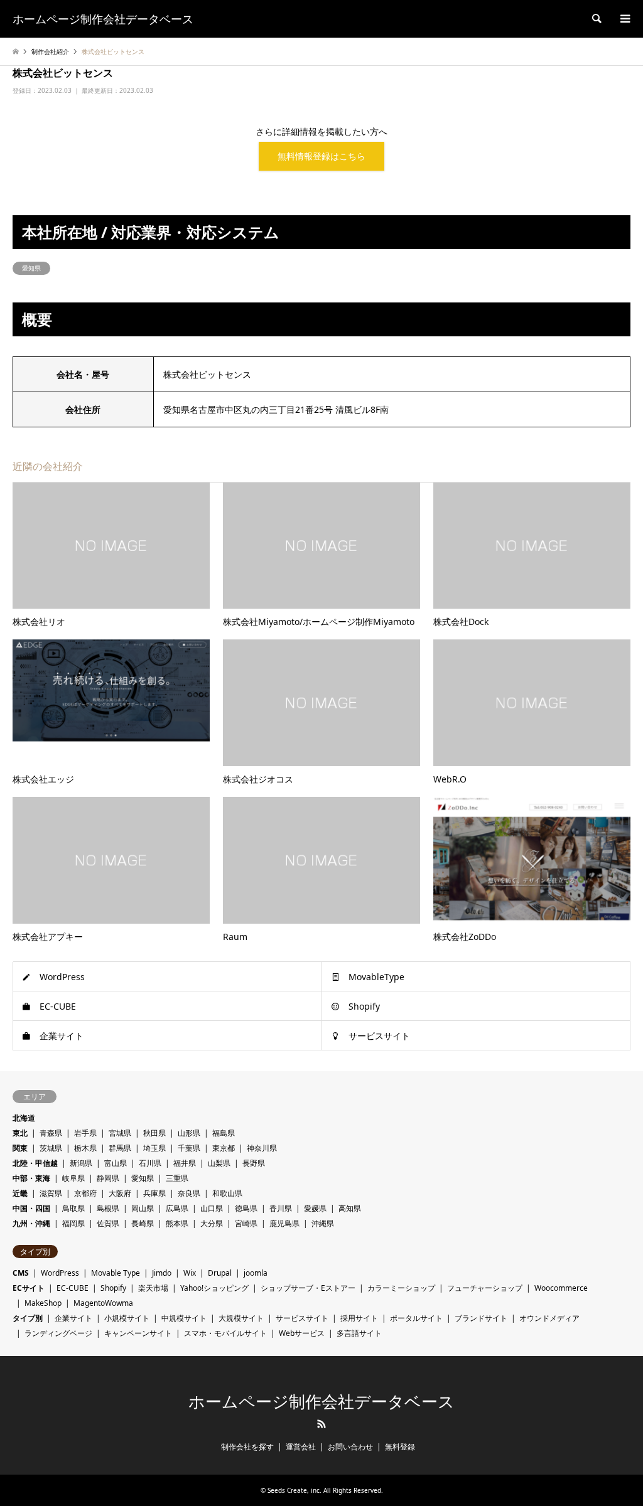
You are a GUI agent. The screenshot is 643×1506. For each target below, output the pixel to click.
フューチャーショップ (484, 1288)
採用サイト (359, 1318)
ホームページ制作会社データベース (321, 1401)
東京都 (223, 1148)
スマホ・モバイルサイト (225, 1333)
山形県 (189, 1133)
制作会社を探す (247, 1446)
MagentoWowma (103, 1303)
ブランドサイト (481, 1318)
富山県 (115, 1163)
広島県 (177, 1208)
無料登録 (400, 1446)
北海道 (24, 1118)
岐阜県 (73, 1178)
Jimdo (161, 1273)
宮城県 (120, 1133)
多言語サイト (359, 1333)
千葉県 (189, 1148)
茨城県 (51, 1148)
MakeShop (43, 1303)
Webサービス (302, 1333)
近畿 (20, 1193)
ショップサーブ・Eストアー (308, 1288)
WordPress (62, 977)
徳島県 (246, 1208)
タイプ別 (28, 1318)
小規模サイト (126, 1318)
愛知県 (31, 268)
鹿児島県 (284, 1223)
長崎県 (142, 1223)
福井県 (184, 1163)
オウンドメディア (549, 1318)
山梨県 (219, 1163)
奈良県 (189, 1193)
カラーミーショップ (401, 1288)
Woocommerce (561, 1288)
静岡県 (108, 1178)
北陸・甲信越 (35, 1163)
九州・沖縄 (31, 1223)
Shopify (364, 1006)
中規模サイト (184, 1318)
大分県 (211, 1223)
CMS (21, 1273)
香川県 (280, 1208)
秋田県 (154, 1133)
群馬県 (120, 1148)
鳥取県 (73, 1208)
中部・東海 (31, 1178)
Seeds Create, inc (293, 1490)
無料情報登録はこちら (321, 156)
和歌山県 (227, 1193)
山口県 (211, 1208)
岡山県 (142, 1208)
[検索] (596, 19)
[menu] (624, 19)
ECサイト (29, 1288)
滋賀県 (51, 1193)
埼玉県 (154, 1148)
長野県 (253, 1163)
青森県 (51, 1133)
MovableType (376, 977)
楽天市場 (153, 1288)
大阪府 (120, 1193)
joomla (255, 1273)
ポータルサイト (416, 1318)
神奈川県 (262, 1148)
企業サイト (62, 1036)
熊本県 (177, 1223)
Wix (189, 1273)
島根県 (108, 1208)
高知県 (349, 1208)
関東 (20, 1148)
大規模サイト (241, 1318)
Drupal (220, 1273)
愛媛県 (315, 1208)
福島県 (223, 1133)
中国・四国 (31, 1208)
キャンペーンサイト (138, 1333)
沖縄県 (322, 1223)
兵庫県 (154, 1193)
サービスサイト (379, 1036)
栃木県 (85, 1148)
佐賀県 (108, 1223)
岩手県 (85, 1133)
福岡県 (73, 1223)
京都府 (85, 1193)
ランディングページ (58, 1333)
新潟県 (81, 1163)
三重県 (177, 1178)
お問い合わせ (350, 1446)
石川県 (150, 1163)
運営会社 (301, 1446)
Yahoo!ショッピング (214, 1288)
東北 (20, 1133)
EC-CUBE (58, 1006)
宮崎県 (246, 1223)
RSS (321, 1423)
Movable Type (115, 1273)
